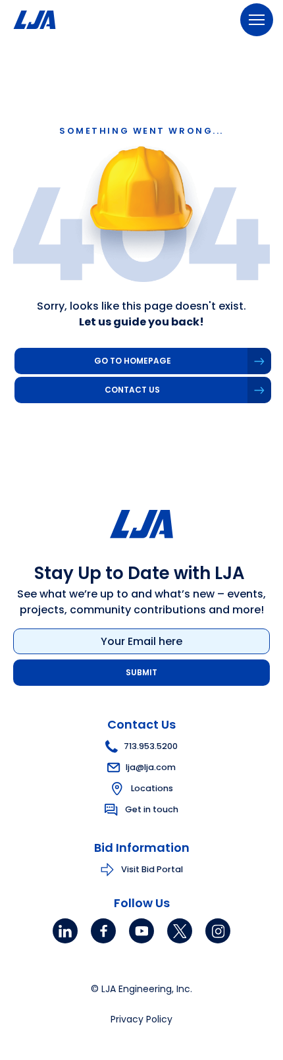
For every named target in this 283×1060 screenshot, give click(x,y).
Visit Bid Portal (152, 869)
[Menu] (256, 19)
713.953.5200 (151, 746)
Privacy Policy (141, 1019)
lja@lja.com (151, 767)
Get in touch (151, 809)
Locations (152, 788)
